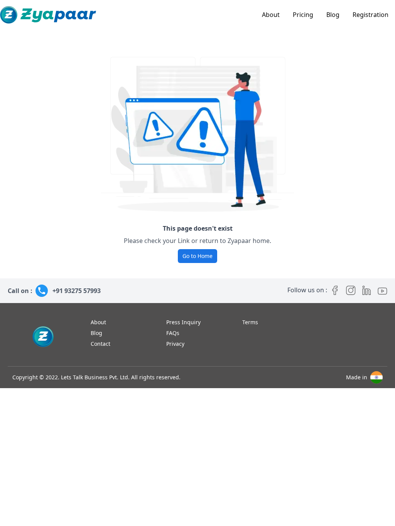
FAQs (172, 333)
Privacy (175, 343)
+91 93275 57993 (76, 290)
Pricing (303, 14)
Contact (100, 343)
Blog (332, 14)
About (271, 14)
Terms (250, 322)
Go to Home (197, 256)
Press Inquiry (183, 322)
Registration (370, 14)
